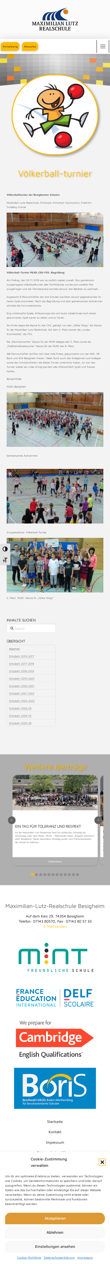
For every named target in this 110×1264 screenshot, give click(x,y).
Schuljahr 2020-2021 (21, 685)
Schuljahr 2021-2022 (21, 693)
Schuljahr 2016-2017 (21, 656)
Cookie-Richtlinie (29, 1257)
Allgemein (14, 648)
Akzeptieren (55, 1218)
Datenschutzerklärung (59, 1257)
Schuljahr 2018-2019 (21, 671)
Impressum (85, 1257)
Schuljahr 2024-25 (20, 715)
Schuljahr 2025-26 (20, 723)
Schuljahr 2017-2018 (21, 663)
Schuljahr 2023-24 (20, 708)
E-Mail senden (55, 926)
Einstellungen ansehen (55, 1246)
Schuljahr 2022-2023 (22, 700)
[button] (102, 1162)
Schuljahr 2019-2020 (21, 678)
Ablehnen (55, 1232)
